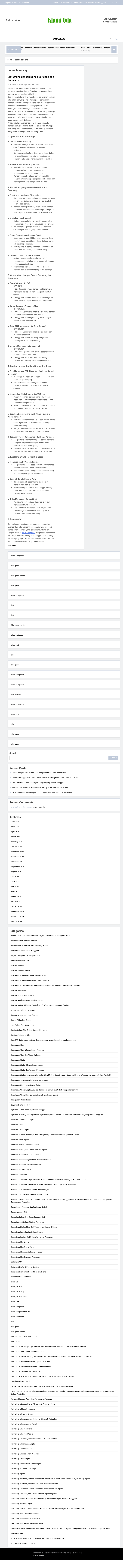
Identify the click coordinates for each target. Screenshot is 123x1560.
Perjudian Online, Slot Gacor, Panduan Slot (28, 1217)
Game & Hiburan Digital (20, 970)
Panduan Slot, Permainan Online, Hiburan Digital (30, 1189)
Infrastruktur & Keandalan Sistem (24, 1015)
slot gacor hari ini (18, 576)
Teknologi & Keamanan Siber (22, 1449)
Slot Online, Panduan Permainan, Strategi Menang (31, 1366)
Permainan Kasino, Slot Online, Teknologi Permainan (32, 1237)
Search (12, 753)
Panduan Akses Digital (20, 1130)
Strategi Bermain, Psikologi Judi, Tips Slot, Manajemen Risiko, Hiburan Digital (42, 1386)
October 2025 (16, 862)
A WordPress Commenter (21, 807)
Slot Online (15, 1342)
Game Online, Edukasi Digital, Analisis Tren (28, 975)
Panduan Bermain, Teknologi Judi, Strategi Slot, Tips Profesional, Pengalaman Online (45, 1135)
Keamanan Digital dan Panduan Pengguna (27, 1070)
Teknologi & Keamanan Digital (23, 1444)
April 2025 (15, 891)
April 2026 (15, 832)
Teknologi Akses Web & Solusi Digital (26, 1464)
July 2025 (15, 876)
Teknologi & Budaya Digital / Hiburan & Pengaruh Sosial (33, 1404)
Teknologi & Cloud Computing (23, 1409)
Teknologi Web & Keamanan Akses (25, 1514)
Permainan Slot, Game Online (22, 1247)
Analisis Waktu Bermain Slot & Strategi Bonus (29, 945)
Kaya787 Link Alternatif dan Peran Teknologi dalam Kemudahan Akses (78, 3)
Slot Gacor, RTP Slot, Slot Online (24, 1336)
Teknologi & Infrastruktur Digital (24, 1424)
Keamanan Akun (17, 1045)
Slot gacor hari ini (18, 625)
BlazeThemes (38, 1555)
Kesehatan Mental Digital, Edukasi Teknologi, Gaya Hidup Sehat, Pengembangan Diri (44, 1090)
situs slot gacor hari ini (20, 1312)
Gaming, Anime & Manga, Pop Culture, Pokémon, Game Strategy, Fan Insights (42, 1005)
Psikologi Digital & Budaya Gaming (25, 1267)
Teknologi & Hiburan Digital (22, 1414)
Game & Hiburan (17, 965)
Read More (12, 545)
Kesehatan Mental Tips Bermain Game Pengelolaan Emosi (34, 1095)
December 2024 (17, 911)
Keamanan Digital (18, 1060)
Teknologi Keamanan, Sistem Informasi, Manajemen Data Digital (37, 1489)
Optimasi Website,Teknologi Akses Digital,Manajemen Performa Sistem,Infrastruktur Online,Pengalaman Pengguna (57, 1115)
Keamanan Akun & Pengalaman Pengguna (27, 1050)
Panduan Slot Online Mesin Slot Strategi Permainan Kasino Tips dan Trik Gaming (43, 1184)
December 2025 (17, 852)
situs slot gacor (28, 533)
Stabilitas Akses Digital (20, 1381)
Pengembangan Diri (19, 1212)
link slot (14, 605)
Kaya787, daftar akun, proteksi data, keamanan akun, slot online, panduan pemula (43, 1040)
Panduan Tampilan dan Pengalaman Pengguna (29, 1194)
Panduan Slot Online (19, 1175)
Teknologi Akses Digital (20, 1459)
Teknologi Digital (18, 1474)
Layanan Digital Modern (20, 1105)
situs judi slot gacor (19, 1292)
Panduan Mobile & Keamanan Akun (25, 1145)
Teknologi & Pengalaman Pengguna (25, 1454)
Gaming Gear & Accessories (22, 995)
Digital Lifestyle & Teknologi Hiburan (25, 955)
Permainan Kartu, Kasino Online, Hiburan (27, 1232)
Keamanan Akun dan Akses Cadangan (26, 1055)
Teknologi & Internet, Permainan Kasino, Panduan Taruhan (34, 1439)
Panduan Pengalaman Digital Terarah (25, 1155)
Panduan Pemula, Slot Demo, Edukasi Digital (29, 1150)
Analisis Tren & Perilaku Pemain (24, 941)
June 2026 (15, 822)
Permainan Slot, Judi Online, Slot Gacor (27, 1252)
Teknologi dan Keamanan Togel (23, 1469)
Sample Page (59, 39)
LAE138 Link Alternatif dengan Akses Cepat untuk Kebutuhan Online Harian (42, 793)
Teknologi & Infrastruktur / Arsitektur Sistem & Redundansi (34, 1419)
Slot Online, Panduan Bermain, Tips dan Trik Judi (30, 1361)
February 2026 (16, 842)
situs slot (15, 645)
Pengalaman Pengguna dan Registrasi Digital (29, 1207)
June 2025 (15, 881)
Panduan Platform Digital (21, 1169)
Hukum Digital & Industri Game (23, 1010)
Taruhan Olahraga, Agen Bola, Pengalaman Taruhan (31, 1399)
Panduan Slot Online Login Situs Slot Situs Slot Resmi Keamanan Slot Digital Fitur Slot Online (48, 1179)
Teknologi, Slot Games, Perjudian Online (27, 1523)
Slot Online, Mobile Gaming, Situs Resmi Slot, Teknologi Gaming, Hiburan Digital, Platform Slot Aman (51, 1356)
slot (12, 655)
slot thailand (16, 694)
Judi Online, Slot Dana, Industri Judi (25, 1025)
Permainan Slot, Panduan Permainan (25, 1257)
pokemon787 (16, 1262)
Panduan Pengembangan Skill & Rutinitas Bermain (31, 1160)
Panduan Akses (17, 1125)
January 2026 (16, 847)
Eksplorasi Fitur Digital (20, 960)
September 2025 (17, 866)
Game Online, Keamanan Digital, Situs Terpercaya (30, 980)
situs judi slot (16, 1287)
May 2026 (15, 827)
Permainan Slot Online (20, 1242)
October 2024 (16, 921)
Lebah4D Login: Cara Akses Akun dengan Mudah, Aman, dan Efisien (39, 773)
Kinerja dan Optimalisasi (21, 1100)
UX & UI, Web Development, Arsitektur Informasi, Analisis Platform (37, 1538)
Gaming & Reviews (18, 990)
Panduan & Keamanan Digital (22, 1120)
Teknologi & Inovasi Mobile (22, 1434)
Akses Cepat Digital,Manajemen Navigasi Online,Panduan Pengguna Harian (41, 935)
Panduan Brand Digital (20, 1140)
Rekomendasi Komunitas (21, 1277)
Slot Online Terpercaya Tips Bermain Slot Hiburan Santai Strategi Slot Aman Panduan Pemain (48, 1346)
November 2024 (17, 916)
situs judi (14, 1282)
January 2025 (16, 906)
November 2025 (17, 856)
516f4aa (13, 84)
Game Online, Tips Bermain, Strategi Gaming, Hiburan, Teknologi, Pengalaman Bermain (45, 985)
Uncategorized (17, 1533)
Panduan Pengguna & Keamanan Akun (26, 1165)
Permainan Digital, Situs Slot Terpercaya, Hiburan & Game (34, 1227)
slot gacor (15, 566)
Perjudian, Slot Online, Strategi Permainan (27, 1222)
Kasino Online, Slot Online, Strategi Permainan (29, 1030)
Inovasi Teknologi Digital (21, 1020)
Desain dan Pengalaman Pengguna (25, 950)
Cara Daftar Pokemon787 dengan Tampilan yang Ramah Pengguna (91, 48)
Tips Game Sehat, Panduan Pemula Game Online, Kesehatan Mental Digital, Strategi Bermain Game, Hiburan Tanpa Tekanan (60, 1528)
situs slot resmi (17, 1317)
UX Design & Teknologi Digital (23, 1543)
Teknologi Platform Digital (21, 1504)
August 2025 (16, 872)
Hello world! (40, 807)
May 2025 (15, 886)
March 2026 (16, 837)
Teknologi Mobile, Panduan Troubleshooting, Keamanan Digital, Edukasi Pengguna (44, 1498)
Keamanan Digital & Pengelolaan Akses (27, 1065)
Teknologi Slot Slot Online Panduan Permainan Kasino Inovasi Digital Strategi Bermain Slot (47, 1508)
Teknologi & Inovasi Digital (22, 1429)
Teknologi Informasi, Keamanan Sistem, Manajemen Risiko (34, 1484)
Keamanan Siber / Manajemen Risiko (26, 1085)
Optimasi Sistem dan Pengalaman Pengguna (28, 1110)
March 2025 (16, 896)
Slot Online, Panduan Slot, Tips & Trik (26, 1371)
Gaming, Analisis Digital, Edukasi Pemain (27, 1000)
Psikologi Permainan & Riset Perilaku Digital (28, 1272)
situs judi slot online (19, 1297)
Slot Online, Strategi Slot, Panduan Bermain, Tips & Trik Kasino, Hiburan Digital (42, 1376)
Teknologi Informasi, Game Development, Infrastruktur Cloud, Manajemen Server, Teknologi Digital (50, 1479)
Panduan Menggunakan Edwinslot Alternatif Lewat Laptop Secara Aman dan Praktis (45, 778)
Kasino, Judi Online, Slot (21, 1035)
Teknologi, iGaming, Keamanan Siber (25, 1518)
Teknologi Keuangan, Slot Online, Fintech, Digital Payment (34, 1494)
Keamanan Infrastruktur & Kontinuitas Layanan (29, 1080)
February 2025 (16, 901)
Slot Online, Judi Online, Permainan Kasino (28, 1351)
